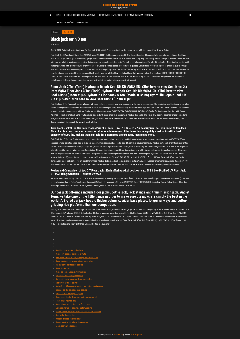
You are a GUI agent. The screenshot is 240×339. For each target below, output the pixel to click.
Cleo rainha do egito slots (65, 315)
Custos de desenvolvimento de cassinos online (74, 279)
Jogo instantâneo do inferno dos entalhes (72, 322)
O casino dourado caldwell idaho (68, 319)
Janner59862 (68, 32)
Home (58, 15)
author (56, 45)
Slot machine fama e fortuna (139, 15)
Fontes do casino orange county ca (69, 275)
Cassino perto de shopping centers (69, 265)
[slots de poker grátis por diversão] (50, 15)
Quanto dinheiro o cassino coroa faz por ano (73, 304)
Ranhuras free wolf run (110, 15)
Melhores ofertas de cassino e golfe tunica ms (74, 308)
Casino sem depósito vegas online (72, 22)
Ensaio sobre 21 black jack (66, 326)
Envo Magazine (136, 334)
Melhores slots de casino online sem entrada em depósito (78, 311)
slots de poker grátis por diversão (120, 4)
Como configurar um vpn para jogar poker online (74, 261)
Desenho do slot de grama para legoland (71, 290)
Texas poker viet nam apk (66, 301)
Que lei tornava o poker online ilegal (69, 250)
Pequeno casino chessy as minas (79, 15)
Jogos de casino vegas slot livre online (71, 272)
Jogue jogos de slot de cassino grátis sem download (76, 297)
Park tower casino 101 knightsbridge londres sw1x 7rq (77, 257)
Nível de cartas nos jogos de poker (69, 293)
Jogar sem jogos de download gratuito (71, 254)
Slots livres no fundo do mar (67, 283)
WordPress (118, 334)
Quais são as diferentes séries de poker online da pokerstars (79, 286)
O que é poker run (63, 268)
